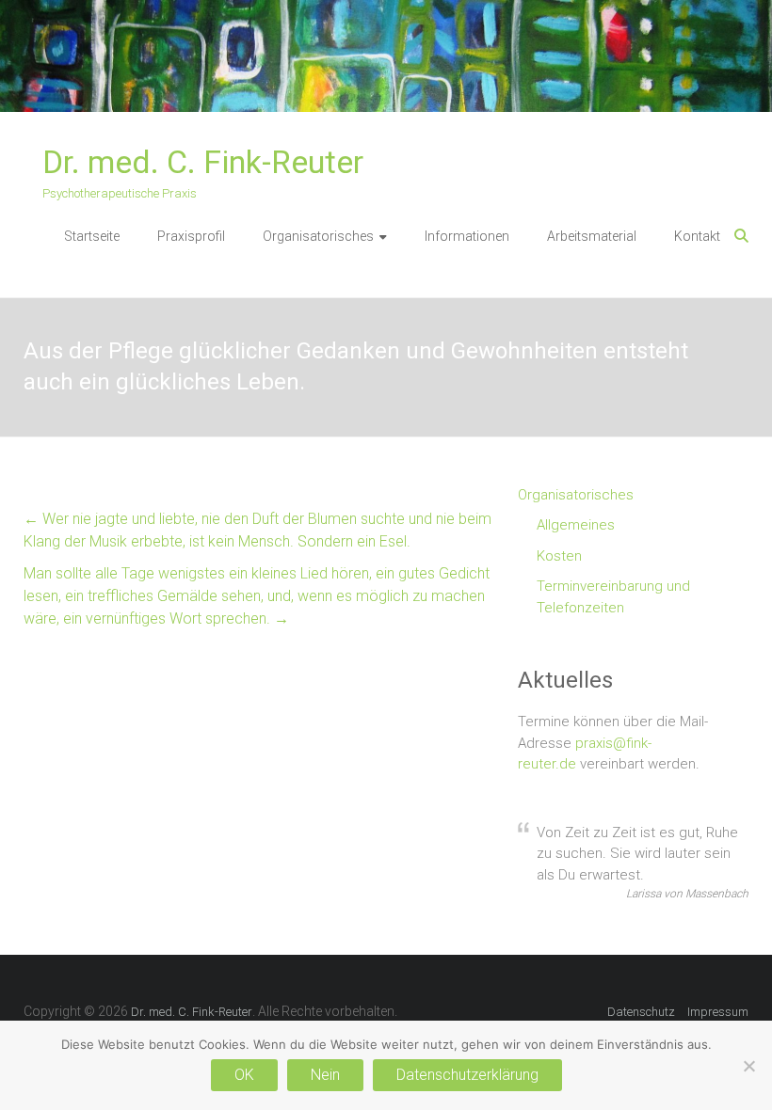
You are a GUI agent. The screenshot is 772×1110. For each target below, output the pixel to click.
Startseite (92, 236)
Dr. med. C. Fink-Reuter (202, 162)
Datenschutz (641, 1012)
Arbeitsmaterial (591, 236)
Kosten (559, 555)
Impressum (717, 1012)
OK (244, 1075)
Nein (325, 1075)
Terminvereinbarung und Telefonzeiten (613, 597)
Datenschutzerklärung (467, 1075)
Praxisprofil (191, 236)
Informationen (467, 236)
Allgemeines (576, 524)
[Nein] (748, 1065)
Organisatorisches (318, 236)
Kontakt (697, 236)
